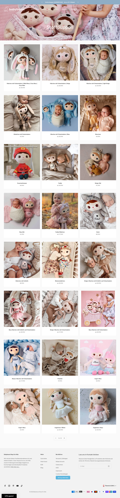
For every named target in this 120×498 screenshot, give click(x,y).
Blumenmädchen (60, 281)
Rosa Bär (21, 232)
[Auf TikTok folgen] (22, 486)
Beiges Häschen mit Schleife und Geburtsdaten (98, 281)
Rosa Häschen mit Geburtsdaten (98, 330)
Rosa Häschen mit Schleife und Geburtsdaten (22, 330)
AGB (57, 467)
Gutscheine (43, 458)
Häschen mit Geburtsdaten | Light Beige (98, 83)
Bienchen (98, 134)
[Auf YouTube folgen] (17, 486)
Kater (98, 232)
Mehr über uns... (15, 467)
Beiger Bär (98, 183)
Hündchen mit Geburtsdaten (22, 134)
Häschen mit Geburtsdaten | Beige (60, 83)
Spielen (80, 9)
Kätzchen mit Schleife (22, 281)
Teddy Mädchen (60, 232)
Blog (41, 467)
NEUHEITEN (34, 9)
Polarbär (60, 378)
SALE (87, 9)
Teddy (60, 183)
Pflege (73, 9)
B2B (41, 464)
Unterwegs (65, 9)
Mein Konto (43, 461)
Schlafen (55, 9)
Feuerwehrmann (22, 183)
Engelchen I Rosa (98, 427)
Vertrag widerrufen (63, 477)
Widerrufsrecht (60, 461)
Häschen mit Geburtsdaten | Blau (60, 134)
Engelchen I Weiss (60, 427)
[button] (9, 496)
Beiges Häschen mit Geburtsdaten (60, 330)
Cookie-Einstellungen (62, 474)
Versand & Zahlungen (62, 458)
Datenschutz (59, 464)
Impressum (59, 470)
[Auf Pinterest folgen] (13, 486)
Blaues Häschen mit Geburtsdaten (22, 378)
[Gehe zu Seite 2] (64, 438)
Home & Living (46, 9)
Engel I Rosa (22, 427)
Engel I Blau (98, 378)
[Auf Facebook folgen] (5, 486)
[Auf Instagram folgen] (9, 486)
